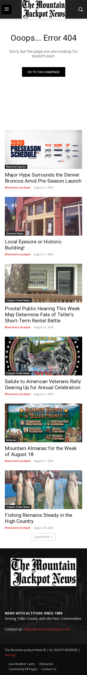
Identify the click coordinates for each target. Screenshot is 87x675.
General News (14, 233)
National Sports (16, 166)
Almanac (11, 440)
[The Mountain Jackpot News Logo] (43, 9)
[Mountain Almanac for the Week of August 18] (43, 422)
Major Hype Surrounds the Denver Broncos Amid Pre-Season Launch (43, 178)
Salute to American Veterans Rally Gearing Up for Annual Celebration (43, 384)
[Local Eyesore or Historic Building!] (43, 216)
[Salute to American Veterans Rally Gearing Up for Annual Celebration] (43, 356)
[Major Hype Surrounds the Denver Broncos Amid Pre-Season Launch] (43, 149)
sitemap (10, 655)
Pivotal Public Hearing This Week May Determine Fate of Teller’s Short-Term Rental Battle (42, 315)
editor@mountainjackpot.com (46, 629)
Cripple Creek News (18, 300)
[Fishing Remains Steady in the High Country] (43, 489)
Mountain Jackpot (17, 187)
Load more (42, 537)
